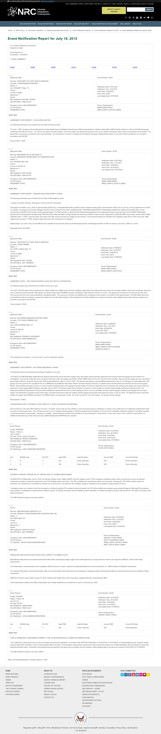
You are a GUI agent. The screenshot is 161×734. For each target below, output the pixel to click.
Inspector (89, 728)
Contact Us (106, 4)
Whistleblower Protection (59, 728)
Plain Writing (88, 697)
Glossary (86, 706)
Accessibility (110, 728)
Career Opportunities (53, 689)
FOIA (48, 728)
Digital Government (14, 686)
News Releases (12, 674)
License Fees (49, 683)
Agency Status (50, 694)
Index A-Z (127, 4)
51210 (73, 67)
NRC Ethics (48, 691)
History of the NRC (52, 686)
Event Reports (12, 677)
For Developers (12, 694)
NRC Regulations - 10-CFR (93, 691)
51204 (33, 67)
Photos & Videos (13, 691)
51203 (12, 67)
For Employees (81, 730)
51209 (53, 67)
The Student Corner (14, 689)
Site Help (97, 4)
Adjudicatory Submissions (93, 686)
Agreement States (76, 4)
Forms (85, 680)
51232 (94, 67)
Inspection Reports (90, 694)
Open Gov (10, 683)
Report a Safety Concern (113, 10)
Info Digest (87, 674)
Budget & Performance (54, 677)
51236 (135, 67)
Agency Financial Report (54, 680)
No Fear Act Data (76, 728)
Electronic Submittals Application (97, 683)
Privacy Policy (121, 728)
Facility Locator (148, 4)
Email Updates (117, 4)
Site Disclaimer (132, 728)
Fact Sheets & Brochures (93, 677)
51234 (114, 67)
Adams (8, 680)
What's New (89, 4)
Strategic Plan (50, 674)
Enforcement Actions (91, 700)
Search (149, 9)
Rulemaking (87, 703)
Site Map (102, 728)
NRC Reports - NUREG (91, 689)
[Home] (19, 11)
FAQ (67, 4)
